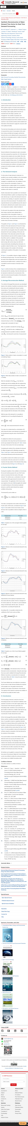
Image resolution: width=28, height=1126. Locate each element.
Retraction (17, 1111)
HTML (21, 41)
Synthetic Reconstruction (19, 77)
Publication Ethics (19, 1107)
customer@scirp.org (8, 1038)
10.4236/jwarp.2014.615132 (10, 41)
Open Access (18, 1105)
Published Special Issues (8, 900)
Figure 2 (16, 223)
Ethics (16, 1090)
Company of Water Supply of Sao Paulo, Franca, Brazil (14, 39)
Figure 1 (10, 223)
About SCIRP (19, 1088)
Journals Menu (6, 863)
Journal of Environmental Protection (11, 975)
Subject (2, 1092)
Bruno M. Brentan (5, 29)
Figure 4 (9, 452)
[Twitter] (2, 1030)
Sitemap (3, 1096)
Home (4, 10)
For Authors (17, 1094)
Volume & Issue (4, 1117)
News (2, 1100)
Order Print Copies (5, 1109)
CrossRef (17, 790)
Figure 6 (3, 507)
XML (25, 41)
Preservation (18, 1109)
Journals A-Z (4, 1090)
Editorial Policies (18, 1092)
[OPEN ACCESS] (23, 2)
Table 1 (21, 442)
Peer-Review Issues (19, 1096)
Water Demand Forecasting (7, 77)
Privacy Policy (18, 1113)
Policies (17, 1103)
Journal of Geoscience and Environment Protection (14, 943)
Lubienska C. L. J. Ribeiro (16, 29)
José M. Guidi (21, 31)
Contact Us (4, 914)
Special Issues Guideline (8, 903)
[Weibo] (22, 1030)
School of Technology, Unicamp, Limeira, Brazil (12, 37)
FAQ (2, 916)
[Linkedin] (15, 1030)
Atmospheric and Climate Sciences (10, 1008)
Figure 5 (22, 505)
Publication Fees (19, 1098)
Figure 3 (3, 452)
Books (2, 1094)
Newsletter (4, 908)
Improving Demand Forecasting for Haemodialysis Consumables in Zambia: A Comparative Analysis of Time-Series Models (13, 875)
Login (3, 7)
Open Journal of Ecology (8, 959)
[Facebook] (9, 1030)
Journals (9, 10)
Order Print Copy (5, 911)
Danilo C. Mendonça (12, 31)
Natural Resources (7, 992)
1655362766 (6, 1044)
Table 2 (13, 677)
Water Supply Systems (6, 79)
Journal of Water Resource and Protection (10, 17)
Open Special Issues (7, 897)
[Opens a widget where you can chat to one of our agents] (23, 1123)
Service (3, 1103)
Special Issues (18, 1100)
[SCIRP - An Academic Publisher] (10, 2)
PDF (18, 41)
